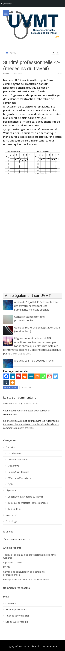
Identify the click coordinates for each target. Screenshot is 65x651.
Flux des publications (16, 609)
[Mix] (37, 376)
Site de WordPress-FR (17, 621)
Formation (11, 447)
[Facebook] (6, 376)
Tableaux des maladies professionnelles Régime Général (29, 556)
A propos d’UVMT (12, 562)
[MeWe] (31, 376)
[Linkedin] (12, 376)
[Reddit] (24, 376)
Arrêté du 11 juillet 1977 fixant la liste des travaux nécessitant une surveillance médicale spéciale (36, 305)
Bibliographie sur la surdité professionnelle (26, 579)
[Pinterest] (18, 376)
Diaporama (13, 465)
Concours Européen (18, 459)
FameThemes (52, 646)
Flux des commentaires (17, 615)
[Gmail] (49, 376)
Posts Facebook (31, 403)
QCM (10, 484)
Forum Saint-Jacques (18, 472)
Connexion (6, 3)
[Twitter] (55, 376)
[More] (12, 382)
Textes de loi (14, 509)
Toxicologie (11, 521)
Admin (6, 73)
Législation (11, 490)
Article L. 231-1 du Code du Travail (34, 360)
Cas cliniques (26, 387)
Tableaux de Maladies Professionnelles (28, 502)
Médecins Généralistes (19, 478)
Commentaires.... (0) (12, 403)
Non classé (11, 515)
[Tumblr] (6, 382)
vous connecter (25, 410)
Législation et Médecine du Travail (25, 496)
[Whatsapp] (43, 376)
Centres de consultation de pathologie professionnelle (24, 573)
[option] (34, 52)
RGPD (12, 52)
